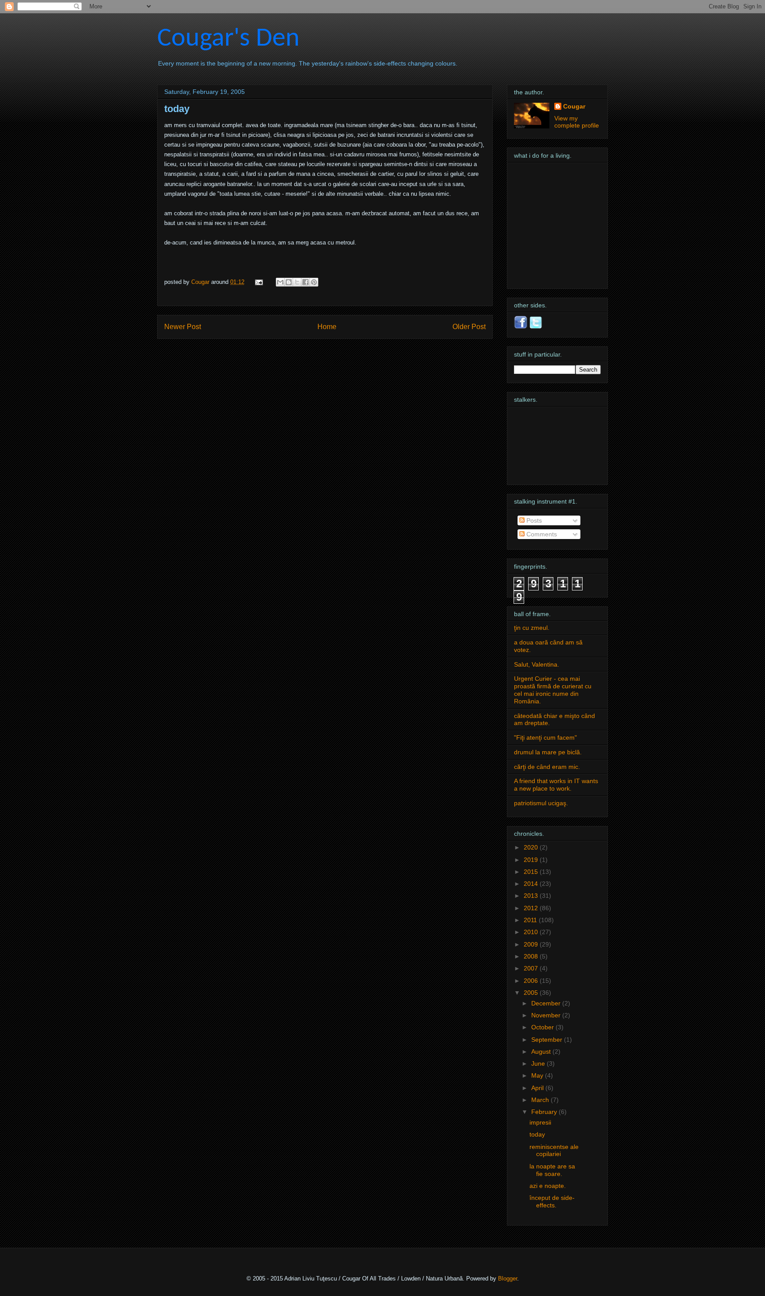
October (543, 1027)
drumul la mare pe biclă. (548, 752)
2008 (532, 956)
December (546, 1003)
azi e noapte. (547, 1185)
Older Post (469, 326)
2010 (532, 931)
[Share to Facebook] (305, 282)
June (539, 1063)
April (538, 1087)
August (541, 1051)
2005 (532, 992)
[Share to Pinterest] (313, 282)
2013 (532, 895)
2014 (532, 883)
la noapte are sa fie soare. (552, 1170)
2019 (532, 859)
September (547, 1039)
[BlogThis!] (288, 282)
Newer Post (182, 326)
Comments (541, 534)
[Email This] (280, 282)
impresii (540, 1122)
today (537, 1134)
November (546, 1015)
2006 (532, 980)
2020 (532, 847)
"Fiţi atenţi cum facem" (545, 737)
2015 (532, 871)
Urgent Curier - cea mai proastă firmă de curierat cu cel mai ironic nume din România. (552, 689)
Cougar (201, 282)
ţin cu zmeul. (531, 627)
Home (326, 326)
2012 (532, 908)
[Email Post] (258, 282)
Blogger (507, 1278)
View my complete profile (576, 122)
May (538, 1075)
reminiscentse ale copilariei (554, 1150)
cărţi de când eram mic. (547, 766)
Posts (533, 520)
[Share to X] (297, 282)
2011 (531, 919)
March (541, 1099)
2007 (532, 968)
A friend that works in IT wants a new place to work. (556, 784)
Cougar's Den (228, 39)
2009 (532, 944)
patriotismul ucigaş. (541, 803)
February (545, 1111)
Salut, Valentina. (536, 664)
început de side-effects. (552, 1201)
